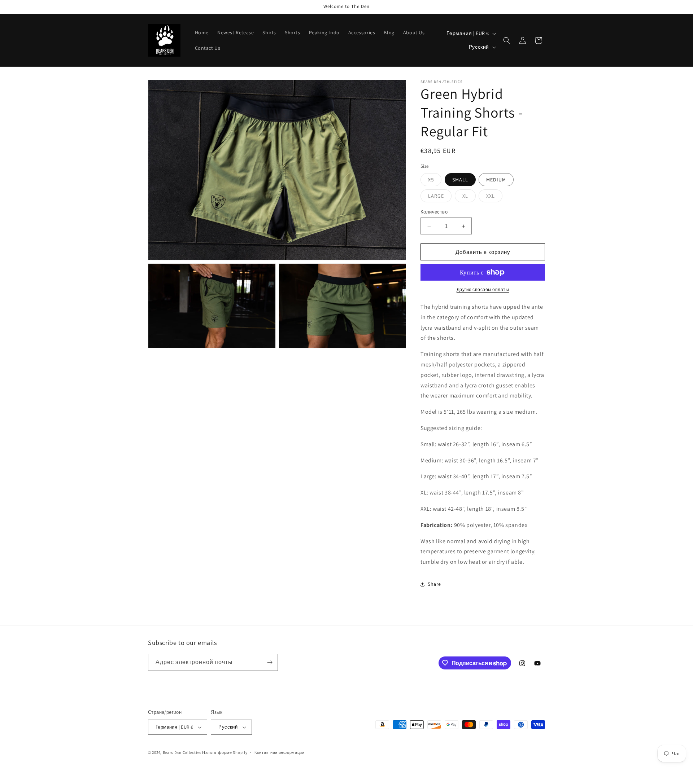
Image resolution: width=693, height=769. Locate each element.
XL (469, 197)
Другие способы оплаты (483, 289)
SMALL (460, 179)
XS (434, 181)
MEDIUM (496, 179)
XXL (494, 197)
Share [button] (434, 584)
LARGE (440, 197)
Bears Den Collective (182, 752)
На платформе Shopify (224, 752)
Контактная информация (279, 752)
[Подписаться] (270, 662)
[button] (507, 40)
